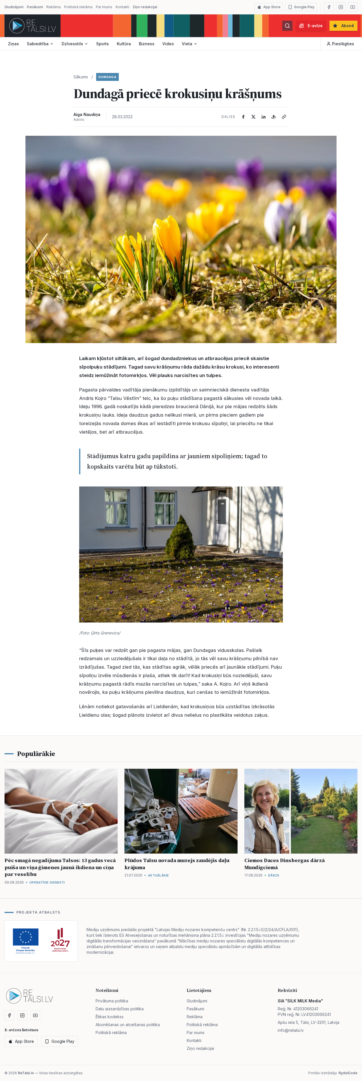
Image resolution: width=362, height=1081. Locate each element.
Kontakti (122, 7)
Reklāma (53, 7)
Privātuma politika (112, 1000)
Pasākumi (35, 7)
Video (168, 43)
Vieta (187, 43)
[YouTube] (352, 7)
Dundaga (107, 77)
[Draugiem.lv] (273, 116)
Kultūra (124, 43)
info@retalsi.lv (291, 1030)
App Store (272, 7)
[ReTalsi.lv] (33, 25)
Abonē (347, 25)
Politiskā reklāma (78, 7)
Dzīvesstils (72, 43)
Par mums (104, 7)
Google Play (304, 7)
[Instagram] (341, 7)
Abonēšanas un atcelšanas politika (128, 1024)
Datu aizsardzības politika (120, 1008)
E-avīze (315, 25)
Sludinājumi (14, 7)
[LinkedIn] (263, 116)
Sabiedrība (38, 43)
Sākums (81, 76)
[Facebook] (329, 7)
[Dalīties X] (253, 116)
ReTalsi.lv (26, 1073)
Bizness (146, 43)
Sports (102, 43)
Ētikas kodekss (110, 1016)
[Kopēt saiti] (283, 116)
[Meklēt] (287, 26)
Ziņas (13, 43)
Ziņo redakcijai (145, 7)
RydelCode (348, 1073)
